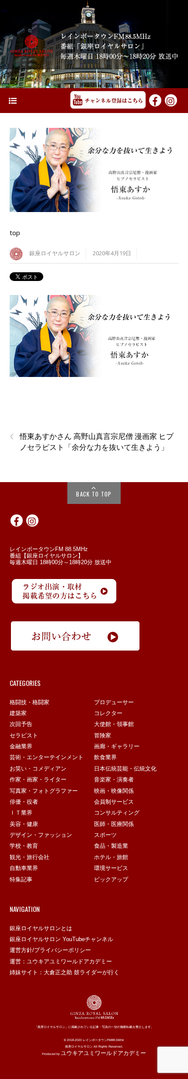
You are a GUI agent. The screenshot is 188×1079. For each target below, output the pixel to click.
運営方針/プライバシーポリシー (50, 950)
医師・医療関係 (114, 824)
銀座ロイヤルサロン (54, 253)
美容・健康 (24, 824)
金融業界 (21, 746)
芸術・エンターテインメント (47, 757)
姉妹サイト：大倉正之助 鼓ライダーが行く (64, 972)
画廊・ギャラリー (116, 746)
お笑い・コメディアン (38, 768)
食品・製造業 (111, 846)
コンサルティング (116, 812)
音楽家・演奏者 (114, 779)
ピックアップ (111, 879)
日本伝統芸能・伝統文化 (125, 768)
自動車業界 (24, 868)
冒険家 (102, 735)
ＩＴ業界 (21, 812)
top (15, 232)
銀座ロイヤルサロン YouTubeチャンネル (61, 939)
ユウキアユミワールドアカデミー (103, 1053)
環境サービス (111, 868)
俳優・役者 (24, 801)
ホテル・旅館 (111, 857)
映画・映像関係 (114, 791)
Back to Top (93, 494)
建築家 (18, 713)
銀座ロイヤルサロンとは (41, 928)
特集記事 (21, 879)
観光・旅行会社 (29, 857)
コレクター (108, 713)
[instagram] (171, 100)
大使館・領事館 (114, 724)
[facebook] (155, 100)
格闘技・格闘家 (29, 702)
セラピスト (24, 735)
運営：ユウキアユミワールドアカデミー (61, 961)
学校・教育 (24, 846)
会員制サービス (114, 801)
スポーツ (105, 835)
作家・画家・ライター (38, 779)
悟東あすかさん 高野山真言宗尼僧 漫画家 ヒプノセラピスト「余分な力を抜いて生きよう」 (92, 441)
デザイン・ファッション (41, 835)
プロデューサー (114, 702)
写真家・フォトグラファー (44, 791)
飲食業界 (105, 757)
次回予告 (21, 724)
